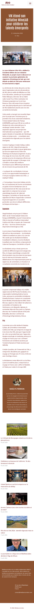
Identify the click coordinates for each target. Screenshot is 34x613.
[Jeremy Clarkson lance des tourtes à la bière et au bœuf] (17, 504)
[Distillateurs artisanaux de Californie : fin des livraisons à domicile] (17, 457)
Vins (18, 36)
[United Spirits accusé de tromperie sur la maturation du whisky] (17, 481)
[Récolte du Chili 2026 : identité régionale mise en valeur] (17, 527)
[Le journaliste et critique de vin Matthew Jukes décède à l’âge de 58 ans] (17, 550)
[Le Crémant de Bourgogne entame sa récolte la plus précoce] (17, 434)
